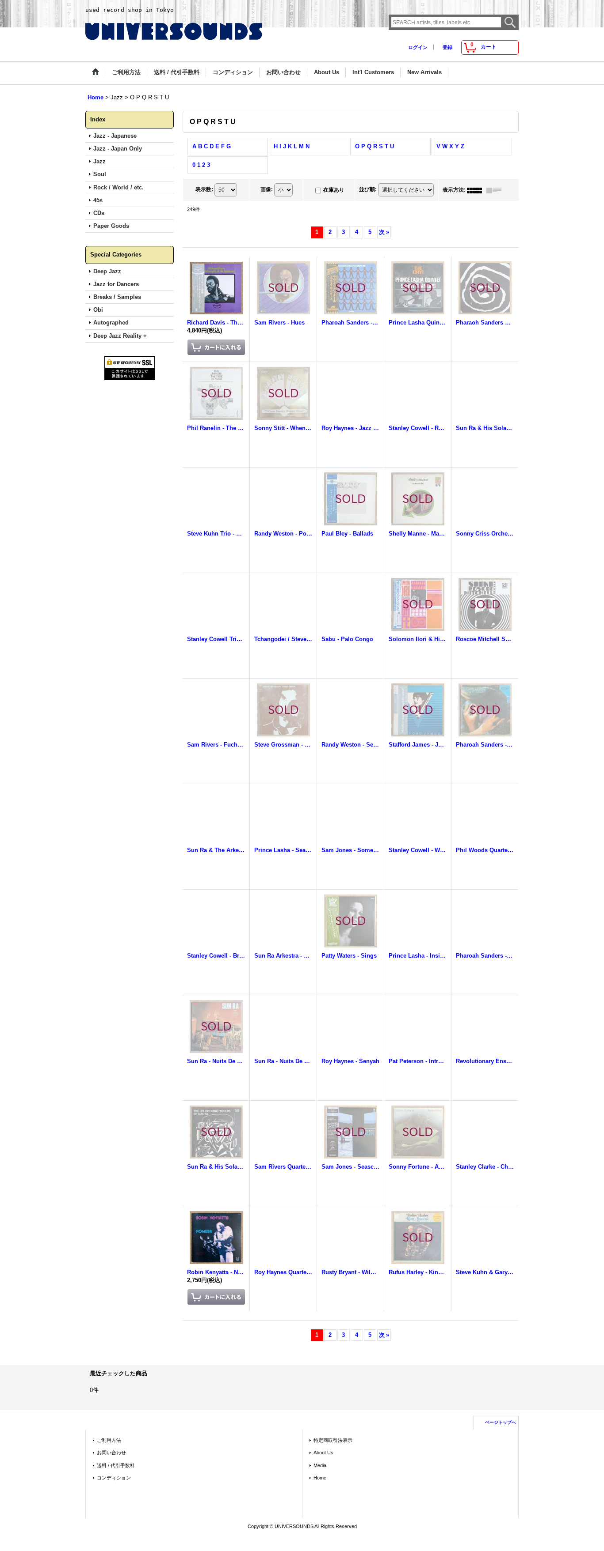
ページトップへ (500, 1422)
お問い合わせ (111, 1452)
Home (319, 1477)
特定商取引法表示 (332, 1440)
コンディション (114, 1477)
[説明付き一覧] (496, 190)
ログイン (418, 47)
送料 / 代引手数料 (116, 1465)
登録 (447, 47)
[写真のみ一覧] (476, 190)
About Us (323, 1452)
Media (319, 1465)
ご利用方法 (109, 1440)
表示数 (204, 189)
